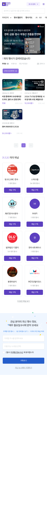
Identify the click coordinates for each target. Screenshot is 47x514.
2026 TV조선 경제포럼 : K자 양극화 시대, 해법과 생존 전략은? (35, 98)
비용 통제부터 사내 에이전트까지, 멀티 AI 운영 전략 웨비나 (11, 98)
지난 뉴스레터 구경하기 (23, 367)
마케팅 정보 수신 (17, 352)
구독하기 (23, 360)
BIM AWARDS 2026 (10, 126)
